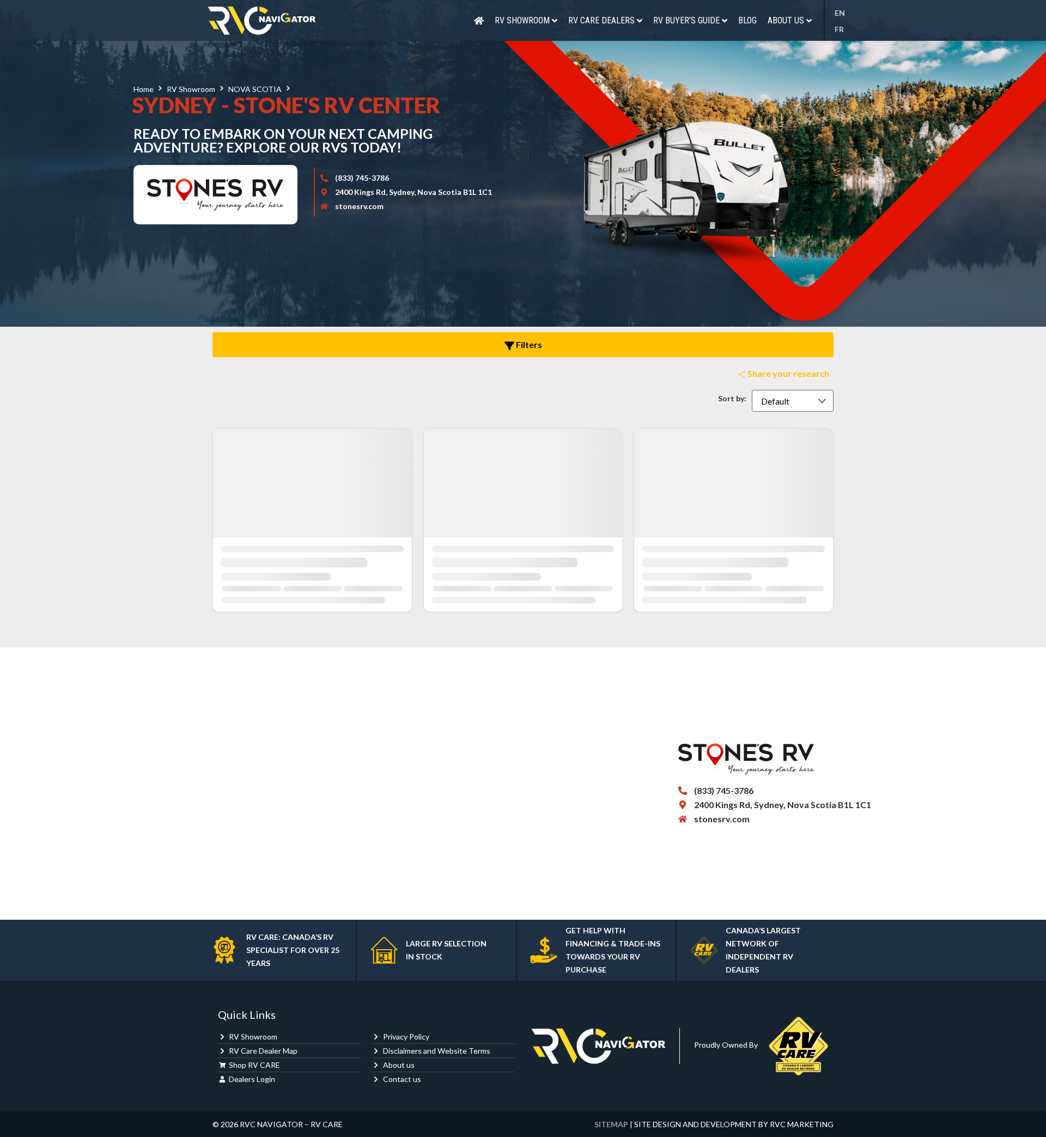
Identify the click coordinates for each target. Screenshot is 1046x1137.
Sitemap (611, 1124)
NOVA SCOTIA (255, 89)
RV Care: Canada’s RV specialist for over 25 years (292, 950)
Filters (528, 344)
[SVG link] (261, 20)
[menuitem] (842, 13)
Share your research (787, 373)
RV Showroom (191, 89)
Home (143, 89)
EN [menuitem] (840, 13)
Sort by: (732, 398)
